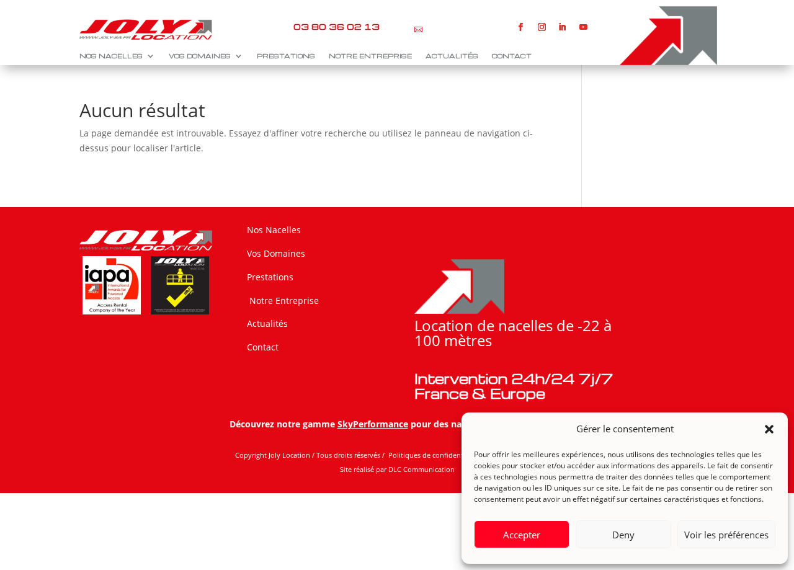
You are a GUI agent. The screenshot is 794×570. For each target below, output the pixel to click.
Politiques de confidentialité (434, 455)
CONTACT (512, 56)
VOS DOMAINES (200, 56)
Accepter (521, 534)
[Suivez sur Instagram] (541, 27)
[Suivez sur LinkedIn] (563, 27)
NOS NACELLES (111, 56)
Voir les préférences (726, 534)
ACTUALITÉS (452, 56)
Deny (623, 534)
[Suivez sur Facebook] (521, 27)
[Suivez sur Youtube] (584, 27)
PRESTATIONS (286, 56)
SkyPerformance (372, 424)
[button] (769, 429)
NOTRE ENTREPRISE (370, 56)
